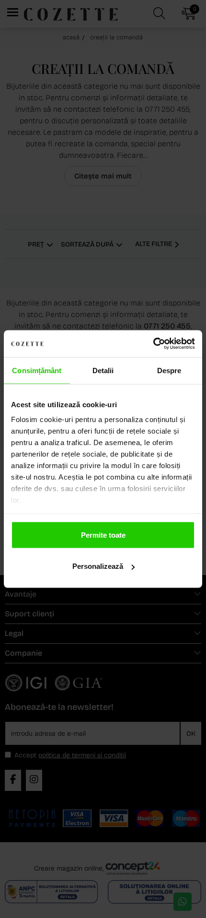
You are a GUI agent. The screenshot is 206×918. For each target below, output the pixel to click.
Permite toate (103, 534)
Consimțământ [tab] (36, 370)
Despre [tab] (169, 370)
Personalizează (97, 566)
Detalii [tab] (103, 370)
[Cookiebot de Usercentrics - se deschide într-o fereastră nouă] (153, 344)
